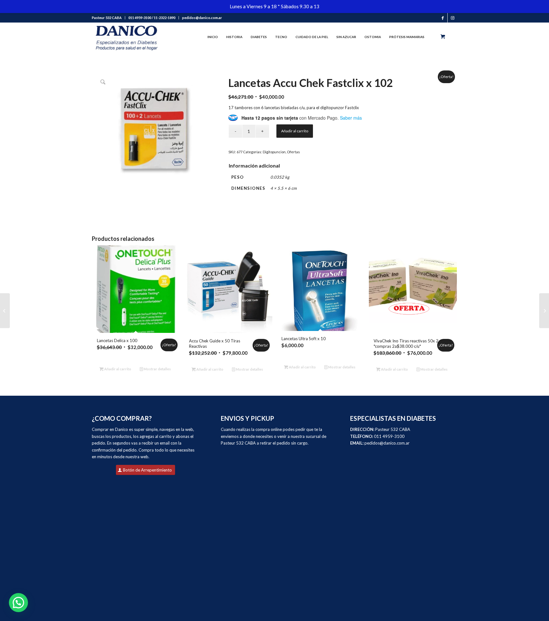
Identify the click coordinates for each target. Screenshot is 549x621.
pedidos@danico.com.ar (202, 18)
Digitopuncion (274, 152)
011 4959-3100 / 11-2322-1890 (151, 18)
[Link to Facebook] (442, 18)
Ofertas (293, 152)
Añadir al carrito (294, 131)
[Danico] (126, 37)
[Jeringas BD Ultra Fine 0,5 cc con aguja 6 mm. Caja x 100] (544, 310)
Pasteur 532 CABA (107, 18)
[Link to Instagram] (452, 18)
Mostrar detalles (157, 369)
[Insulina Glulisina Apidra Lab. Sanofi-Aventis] (5, 310)
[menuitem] (108, 17)
